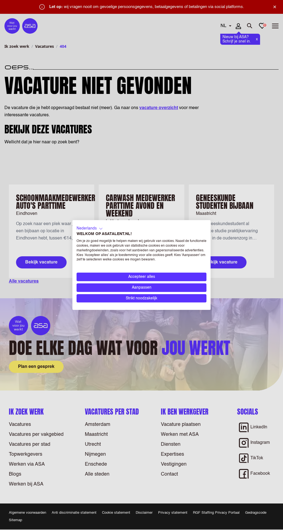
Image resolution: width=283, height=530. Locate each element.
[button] (90, 228)
